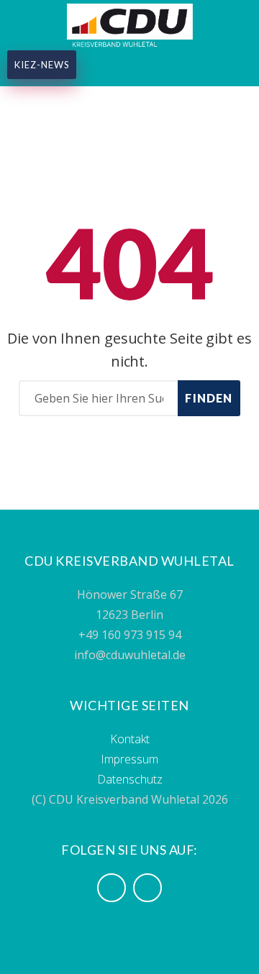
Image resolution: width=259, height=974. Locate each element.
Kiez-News (41, 64)
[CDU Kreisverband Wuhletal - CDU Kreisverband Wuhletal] (130, 24)
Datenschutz (130, 779)
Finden (208, 398)
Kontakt (130, 739)
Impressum (129, 759)
